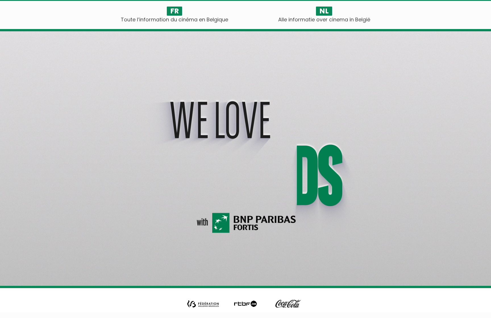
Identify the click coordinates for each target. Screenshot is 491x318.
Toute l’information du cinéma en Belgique (174, 19)
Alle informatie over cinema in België (324, 19)
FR (174, 11)
